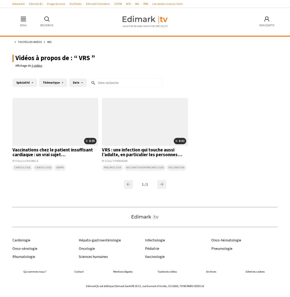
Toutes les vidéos (30, 42)
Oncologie (87, 248)
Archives (211, 272)
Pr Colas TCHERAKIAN (115, 161)
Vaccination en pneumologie (145, 168)
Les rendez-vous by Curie (167, 4)
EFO (128, 4)
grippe (60, 168)
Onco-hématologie (226, 240)
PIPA (145, 4)
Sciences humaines (93, 257)
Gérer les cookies (255, 272)
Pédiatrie (152, 248)
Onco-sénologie (24, 248)
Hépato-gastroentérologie (100, 240)
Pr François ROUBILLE (25, 161)
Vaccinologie (155, 257)
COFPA (118, 4)
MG (137, 4)
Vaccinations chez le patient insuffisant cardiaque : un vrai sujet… (52, 152)
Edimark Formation (98, 4)
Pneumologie (112, 168)
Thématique (51, 83)
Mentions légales (123, 272)
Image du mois (56, 4)
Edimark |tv (36, 4)
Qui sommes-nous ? (34, 272)
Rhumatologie (23, 257)
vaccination (176, 168)
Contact (79, 272)
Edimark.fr (18, 4)
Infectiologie (155, 240)
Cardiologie (22, 168)
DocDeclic (76, 4)
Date (76, 83)
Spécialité (23, 83)
